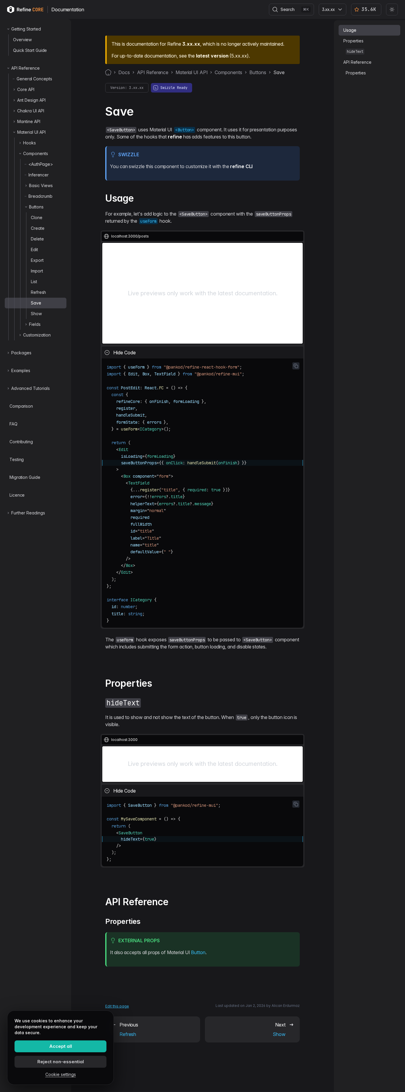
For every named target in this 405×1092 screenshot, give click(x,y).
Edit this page (117, 1006)
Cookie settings (60, 1074)
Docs (124, 72)
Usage (349, 30)
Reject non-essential (60, 1061)
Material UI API (192, 72)
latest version (212, 56)
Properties (353, 40)
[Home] (108, 72)
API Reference (153, 72)
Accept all (60, 1046)
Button (198, 952)
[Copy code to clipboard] (295, 365)
